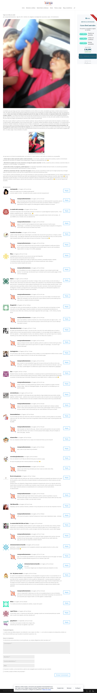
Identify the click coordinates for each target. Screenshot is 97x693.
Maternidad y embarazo (42, 8)
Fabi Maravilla (14, 504)
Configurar (78, 688)
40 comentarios (55, 17)
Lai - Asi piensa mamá (16, 573)
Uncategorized (37, 17)
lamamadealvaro (15, 414)
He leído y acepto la (14, 671)
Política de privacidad (19, 671)
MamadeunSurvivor (15, 328)
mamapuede (13, 189)
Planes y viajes (57, 8)
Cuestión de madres (15, 232)
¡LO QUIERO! (88, 56)
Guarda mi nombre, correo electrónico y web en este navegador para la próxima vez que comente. (27, 669)
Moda (51, 8)
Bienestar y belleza (30, 8)
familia (25, 17)
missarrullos (13, 437)
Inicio (23, 8)
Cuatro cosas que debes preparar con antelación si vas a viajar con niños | (22, 632)
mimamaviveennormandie (17, 545)
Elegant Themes (13, 690)
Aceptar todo (60, 688)
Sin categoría (31, 17)
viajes (48, 17)
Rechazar (69, 688)
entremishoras (14, 393)
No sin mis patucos (15, 476)
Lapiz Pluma (13, 611)
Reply (66, 191)
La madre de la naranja (16, 209)
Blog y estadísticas (67, 8)
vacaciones (44, 17)
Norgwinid (13, 305)
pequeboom (13, 621)
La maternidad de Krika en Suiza (19, 523)
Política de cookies (46, 689)
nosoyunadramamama (10, 17)
